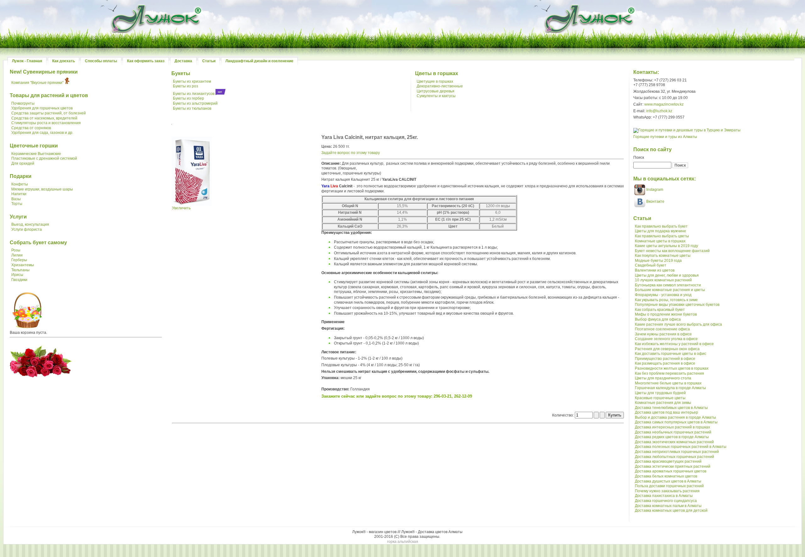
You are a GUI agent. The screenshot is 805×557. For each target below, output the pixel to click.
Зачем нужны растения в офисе (663, 334)
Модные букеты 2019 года (658, 260)
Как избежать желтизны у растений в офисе (674, 344)
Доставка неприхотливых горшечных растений (677, 451)
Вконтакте (655, 201)
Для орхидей (22, 163)
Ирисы (17, 275)
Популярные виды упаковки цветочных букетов (677, 304)
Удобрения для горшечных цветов (42, 108)
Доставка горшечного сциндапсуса (666, 501)
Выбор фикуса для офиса (658, 319)
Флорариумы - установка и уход (663, 295)
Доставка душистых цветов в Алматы (668, 481)
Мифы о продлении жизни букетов (666, 314)
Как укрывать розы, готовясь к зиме (666, 300)
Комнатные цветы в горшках (660, 241)
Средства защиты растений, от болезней (48, 113)
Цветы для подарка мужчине (660, 231)
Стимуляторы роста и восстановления (46, 123)
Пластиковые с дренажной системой (44, 158)
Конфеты (19, 184)
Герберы (19, 260)
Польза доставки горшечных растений (669, 486)
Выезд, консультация (30, 224)
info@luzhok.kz (659, 111)
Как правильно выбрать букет (661, 226)
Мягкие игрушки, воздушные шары (42, 189)
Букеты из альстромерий (195, 103)
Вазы (16, 199)
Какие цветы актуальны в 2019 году (666, 246)
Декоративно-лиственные (440, 86)
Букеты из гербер (188, 98)
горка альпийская (402, 541)
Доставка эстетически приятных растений (672, 466)
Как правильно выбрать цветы (662, 236)
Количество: (563, 415)
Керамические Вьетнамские (36, 154)
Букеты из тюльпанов (192, 108)
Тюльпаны (20, 270)
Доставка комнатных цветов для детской (671, 510)
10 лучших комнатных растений (663, 280)
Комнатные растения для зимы (663, 402)
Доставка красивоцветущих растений (668, 461)
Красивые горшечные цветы (660, 398)
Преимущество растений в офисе (665, 358)
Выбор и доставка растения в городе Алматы (675, 417)
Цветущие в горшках (435, 81)
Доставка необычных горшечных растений (673, 432)
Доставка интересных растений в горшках (672, 427)
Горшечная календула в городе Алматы (670, 388)
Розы (15, 250)
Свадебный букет (650, 265)
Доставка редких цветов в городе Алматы (672, 437)
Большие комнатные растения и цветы (670, 290)
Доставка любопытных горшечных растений (674, 457)
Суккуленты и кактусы (436, 96)
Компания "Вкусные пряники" (37, 82)
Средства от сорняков (31, 128)
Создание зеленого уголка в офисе (666, 339)
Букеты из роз (185, 86)
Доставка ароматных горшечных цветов (670, 471)
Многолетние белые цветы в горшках (668, 383)
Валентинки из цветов (655, 270)
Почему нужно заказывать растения (667, 491)
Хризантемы (22, 265)
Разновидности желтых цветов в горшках (671, 368)
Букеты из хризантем (192, 81)
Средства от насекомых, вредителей (44, 118)
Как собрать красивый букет (660, 309)
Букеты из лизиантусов (193, 93)
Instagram (654, 189)
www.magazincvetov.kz (664, 104)
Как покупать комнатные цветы (663, 255)
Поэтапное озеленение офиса (662, 329)
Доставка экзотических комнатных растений (674, 442)
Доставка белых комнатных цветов (666, 476)
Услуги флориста (26, 229)
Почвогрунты (23, 103)
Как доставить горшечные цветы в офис (670, 353)
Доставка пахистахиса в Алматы (664, 496)
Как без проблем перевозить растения (669, 373)
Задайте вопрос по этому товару (350, 153)
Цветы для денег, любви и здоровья (667, 275)
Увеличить (181, 208)
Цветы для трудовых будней (660, 393)
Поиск (638, 157)
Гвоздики (19, 280)
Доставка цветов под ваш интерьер (666, 412)
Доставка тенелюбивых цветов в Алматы (671, 407)
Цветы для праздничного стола (663, 378)
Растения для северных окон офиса (667, 349)
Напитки (18, 194)
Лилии (17, 255)
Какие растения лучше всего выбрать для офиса (678, 324)
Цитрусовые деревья (435, 91)
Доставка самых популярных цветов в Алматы (676, 422)
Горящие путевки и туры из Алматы (665, 137)
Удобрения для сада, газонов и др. (42, 132)
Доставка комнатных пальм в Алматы (668, 506)
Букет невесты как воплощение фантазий (672, 251)
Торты (16, 203)
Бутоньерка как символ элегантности (668, 285)
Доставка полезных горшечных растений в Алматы (680, 446)
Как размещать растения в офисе (665, 363)
